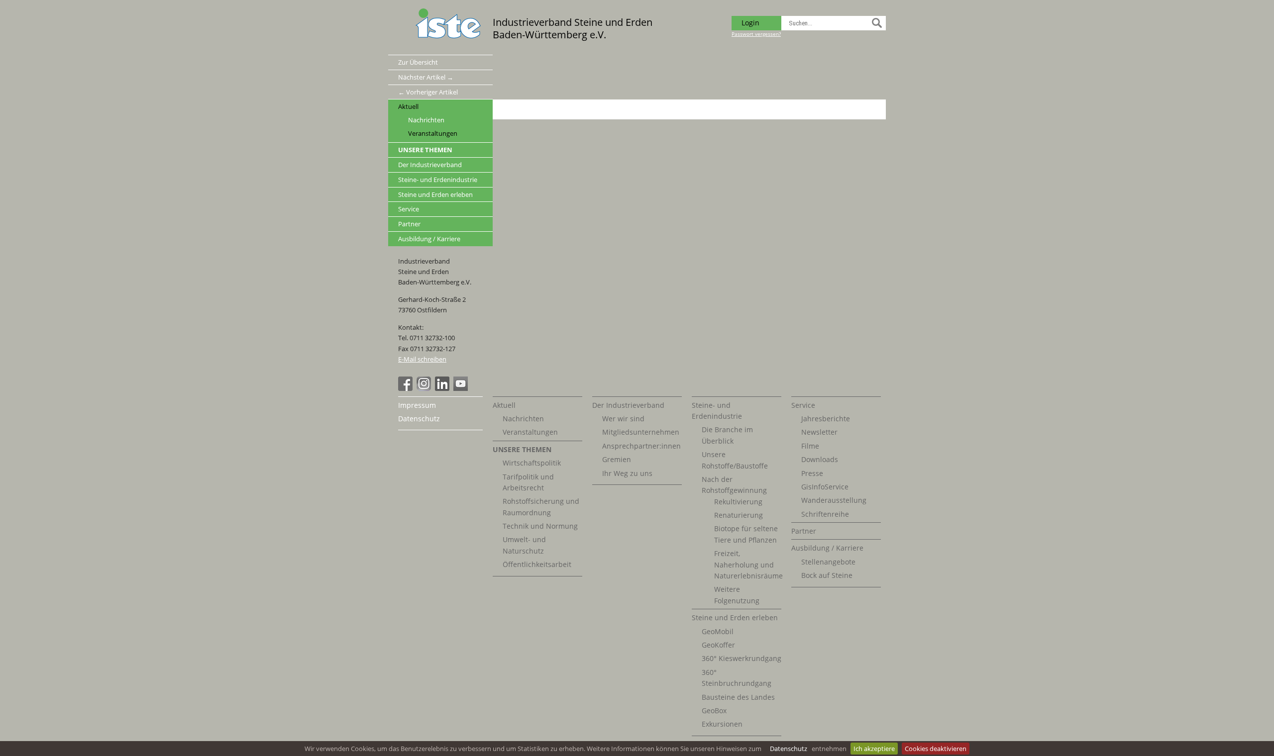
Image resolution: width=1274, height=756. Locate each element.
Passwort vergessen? (756, 33)
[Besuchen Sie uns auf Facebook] (406, 388)
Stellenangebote (828, 562)
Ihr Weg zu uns (627, 473)
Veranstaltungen (432, 133)
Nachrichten (426, 120)
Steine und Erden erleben (435, 194)
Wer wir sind (623, 418)
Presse (812, 473)
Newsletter (819, 432)
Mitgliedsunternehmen (640, 432)
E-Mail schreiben (422, 359)
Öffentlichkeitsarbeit (537, 564)
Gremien (616, 459)
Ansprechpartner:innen (641, 446)
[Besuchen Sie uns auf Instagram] (425, 388)
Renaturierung (738, 515)
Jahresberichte (825, 418)
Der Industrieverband (430, 164)
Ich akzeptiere (874, 748)
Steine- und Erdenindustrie (437, 179)
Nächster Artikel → (425, 77)
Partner (409, 223)
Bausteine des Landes (738, 697)
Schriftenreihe (825, 514)
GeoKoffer (718, 645)
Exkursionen (722, 724)
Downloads (819, 459)
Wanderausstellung (833, 500)
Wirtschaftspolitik (532, 463)
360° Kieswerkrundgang (741, 658)
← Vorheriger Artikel (428, 92)
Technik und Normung (540, 526)
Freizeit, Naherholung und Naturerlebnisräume (748, 564)
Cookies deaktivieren (935, 748)
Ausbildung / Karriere (429, 238)
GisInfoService (825, 486)
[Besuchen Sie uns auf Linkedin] (443, 388)
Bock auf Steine (826, 575)
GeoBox (714, 710)
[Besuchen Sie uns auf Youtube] (461, 388)
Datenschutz (788, 748)
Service (408, 208)
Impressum (417, 405)
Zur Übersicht (418, 62)
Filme (810, 446)
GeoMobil (718, 631)
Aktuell (408, 106)
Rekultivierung (738, 501)
